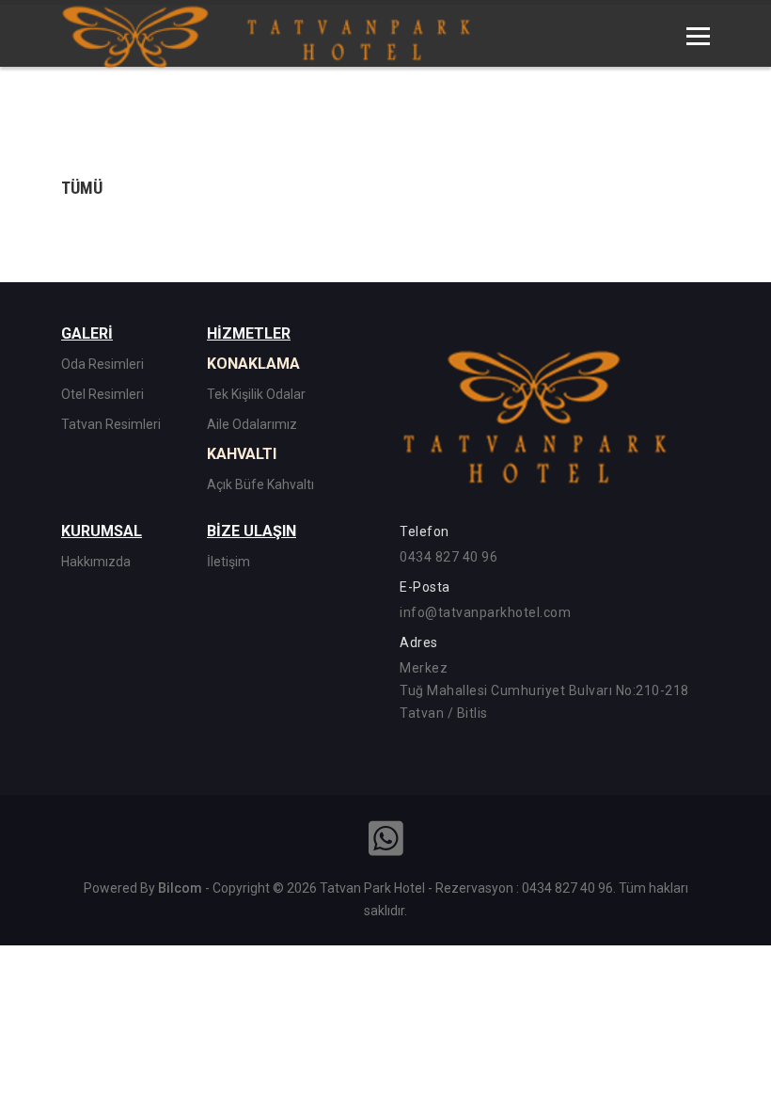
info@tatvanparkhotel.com (485, 612)
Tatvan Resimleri (111, 424)
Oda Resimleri (102, 364)
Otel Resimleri (102, 394)
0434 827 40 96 (448, 556)
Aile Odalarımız (252, 424)
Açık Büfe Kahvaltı (260, 484)
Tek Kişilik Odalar (256, 394)
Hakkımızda (96, 561)
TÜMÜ (81, 188)
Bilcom (180, 888)
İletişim (228, 561)
